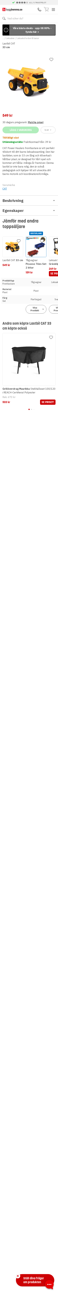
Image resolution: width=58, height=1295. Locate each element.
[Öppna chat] (49, 1285)
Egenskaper (13, 210)
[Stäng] (17, 1275)
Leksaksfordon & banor (28, 38)
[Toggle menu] (53, 9)
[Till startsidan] (12, 9)
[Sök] (4, 18)
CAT (4, 188)
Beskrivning (12, 200)
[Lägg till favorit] (51, 59)
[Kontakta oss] (39, 9)
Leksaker (10, 38)
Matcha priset (35, 122)
